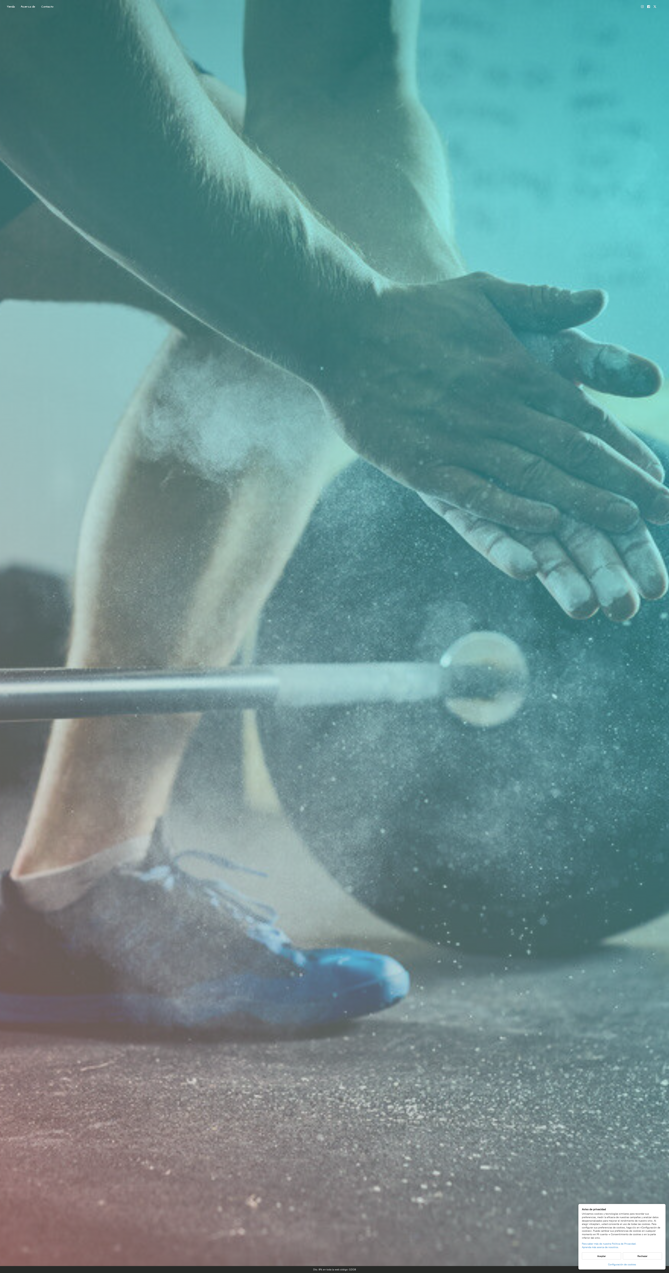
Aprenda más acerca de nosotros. (600, 1247)
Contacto (47, 7)
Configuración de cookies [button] (622, 1264)
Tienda (11, 7)
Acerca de (28, 7)
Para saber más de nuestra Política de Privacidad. (609, 1243)
